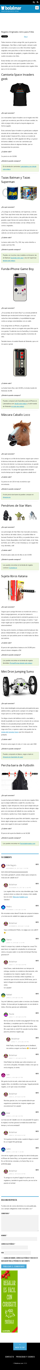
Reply (37, 864)
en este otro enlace (17, 406)
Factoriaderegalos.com (27, 843)
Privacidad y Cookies (25, 1356)
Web (2, 1252)
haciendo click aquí (17, 258)
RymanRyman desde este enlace (21, 663)
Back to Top (20, 1347)
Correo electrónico (8, 1244)
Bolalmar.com (18, 1363)
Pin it (25, 37)
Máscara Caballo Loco (20, 897)
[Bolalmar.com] (11, 8)
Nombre (4, 1235)
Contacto (9, 1356)
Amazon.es (7, 497)
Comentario (5, 1213)
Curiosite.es (13, 568)
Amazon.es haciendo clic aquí (13, 757)
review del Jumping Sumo (10, 732)
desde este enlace (9, 260)
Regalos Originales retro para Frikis (17, 32)
